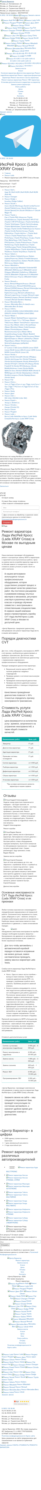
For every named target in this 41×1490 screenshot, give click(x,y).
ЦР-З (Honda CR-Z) (22, 363)
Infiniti (26, 51)
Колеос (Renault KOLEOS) (20, 286)
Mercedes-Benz (30, 48)
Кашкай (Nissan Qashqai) (14, 318)
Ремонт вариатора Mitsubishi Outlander (19, 267)
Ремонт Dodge (10, 199)
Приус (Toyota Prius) (16, 238)
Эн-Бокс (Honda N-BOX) (18, 370)
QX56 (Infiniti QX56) (21, 311)
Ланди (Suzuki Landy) (26, 206)
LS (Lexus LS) (28, 350)
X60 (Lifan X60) (21, 398)
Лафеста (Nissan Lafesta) (20, 338)
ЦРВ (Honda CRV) (25, 357)
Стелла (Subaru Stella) (15, 263)
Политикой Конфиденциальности (14, 519)
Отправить (5, 1245)
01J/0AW (27, 56)
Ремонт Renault (11, 281)
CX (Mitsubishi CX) (15, 274)
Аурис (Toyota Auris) (28, 222)
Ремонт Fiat (9, 380)
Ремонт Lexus (10, 345)
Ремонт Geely (10, 391)
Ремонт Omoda (10, 405)
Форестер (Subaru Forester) (20, 258)
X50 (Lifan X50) (10, 398)
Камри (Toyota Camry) (23, 224)
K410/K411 (28, 66)
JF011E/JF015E (30, 53)
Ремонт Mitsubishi (11, 265)
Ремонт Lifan (9, 396)
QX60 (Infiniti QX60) (27, 313)
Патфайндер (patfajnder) (19, 343)
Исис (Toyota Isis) (16, 233)
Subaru (20, 43)
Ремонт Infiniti (10, 309)
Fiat (34, 28)
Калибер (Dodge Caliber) (14, 201)
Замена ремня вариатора (20, 84)
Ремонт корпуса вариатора (11, 80)
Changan (19, 30)
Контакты (20, 96)
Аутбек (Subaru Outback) (14, 256)
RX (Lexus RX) (12, 352)
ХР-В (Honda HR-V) (16, 366)
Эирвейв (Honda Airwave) (25, 361)
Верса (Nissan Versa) (18, 341)
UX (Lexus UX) (23, 352)
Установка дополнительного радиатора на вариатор (20, 82)
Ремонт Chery (10, 382)
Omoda (27, 33)
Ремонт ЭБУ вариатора (31, 80)
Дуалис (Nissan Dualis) (18, 336)
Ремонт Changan (11, 196)
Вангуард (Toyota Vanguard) (19, 247)
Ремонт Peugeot (11, 412)
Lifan (17, 35)
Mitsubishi (30, 1319)
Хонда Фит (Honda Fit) (22, 359)
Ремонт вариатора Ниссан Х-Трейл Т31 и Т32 (21, 319)
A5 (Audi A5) (22, 192)
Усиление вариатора (9, 73)
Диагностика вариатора (26, 73)
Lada (38, 20)
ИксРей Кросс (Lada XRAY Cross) (21, 418)
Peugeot (19, 22)
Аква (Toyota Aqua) (24, 226)
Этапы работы (20, 86)
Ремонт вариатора (22, 1260)
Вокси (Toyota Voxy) (15, 251)
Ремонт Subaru (10, 254)
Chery (34, 35)
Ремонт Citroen (10, 409)
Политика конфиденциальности (19, 1345)
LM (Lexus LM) (17, 350)
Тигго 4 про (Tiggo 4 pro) (26, 384)
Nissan (21, 20)
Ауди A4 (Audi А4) (11, 192)
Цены (20, 89)
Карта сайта (11, 1347)
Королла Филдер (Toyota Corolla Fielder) (21, 227)
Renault (31, 45)
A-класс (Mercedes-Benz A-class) (17, 304)
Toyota (26, 40)
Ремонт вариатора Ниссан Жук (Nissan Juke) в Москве (21, 323)
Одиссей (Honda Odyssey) (19, 373)
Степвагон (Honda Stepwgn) (20, 375)
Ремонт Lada (10, 414)
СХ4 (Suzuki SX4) (22, 210)
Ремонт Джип (9, 393)
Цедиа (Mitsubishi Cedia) (15, 272)
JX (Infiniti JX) (9, 311)
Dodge (18, 38)
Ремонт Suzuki (10, 203)
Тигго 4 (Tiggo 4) (11, 384)
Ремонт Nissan (10, 315)
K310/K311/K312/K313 (32, 63)
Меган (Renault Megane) (14, 283)
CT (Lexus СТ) (10, 347)
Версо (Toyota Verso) (23, 249)
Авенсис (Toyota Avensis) (19, 219)
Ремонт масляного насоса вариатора (25, 77)
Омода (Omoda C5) (12, 407)
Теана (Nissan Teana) (17, 322)
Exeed (37, 30)
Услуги (20, 70)
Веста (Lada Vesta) (12, 416)
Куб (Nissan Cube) (21, 327)
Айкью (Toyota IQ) (29, 251)
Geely (19, 28)
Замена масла (22, 1262)
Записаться (4, 486)
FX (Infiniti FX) (14, 313)
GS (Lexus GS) (31, 347)
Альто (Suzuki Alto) (11, 206)
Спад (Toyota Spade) (17, 244)
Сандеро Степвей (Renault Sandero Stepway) (21, 298)
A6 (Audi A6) (31, 192)
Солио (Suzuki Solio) (23, 208)
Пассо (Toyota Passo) (14, 235)
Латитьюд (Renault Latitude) (20, 293)
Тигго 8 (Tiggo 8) (24, 386)
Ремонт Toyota (10, 215)
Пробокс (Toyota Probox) (17, 242)
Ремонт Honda (10, 354)
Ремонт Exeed (10, 400)
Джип (37, 22)
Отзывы (20, 91)
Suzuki (35, 38)
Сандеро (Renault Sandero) (21, 297)
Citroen (27, 25)
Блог (20, 93)
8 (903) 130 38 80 (6, 15)
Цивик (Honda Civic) (12, 357)
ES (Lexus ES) (20, 347)
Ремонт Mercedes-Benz (13, 302)
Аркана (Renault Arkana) (27, 288)
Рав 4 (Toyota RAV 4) (12, 217)
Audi (14, 20)
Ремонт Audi (9, 190)
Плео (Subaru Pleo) (24, 261)
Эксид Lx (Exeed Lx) (12, 402)
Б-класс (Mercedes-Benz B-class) (20, 305)
